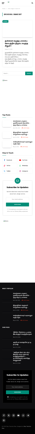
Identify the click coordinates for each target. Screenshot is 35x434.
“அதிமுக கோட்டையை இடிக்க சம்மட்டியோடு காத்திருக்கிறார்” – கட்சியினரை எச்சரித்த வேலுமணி (21, 356)
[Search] (32, 3)
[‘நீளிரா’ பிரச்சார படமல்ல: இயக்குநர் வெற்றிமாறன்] (6, 334)
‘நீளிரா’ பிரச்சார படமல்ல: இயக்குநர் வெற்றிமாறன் (22, 333)
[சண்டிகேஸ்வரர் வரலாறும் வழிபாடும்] (6, 144)
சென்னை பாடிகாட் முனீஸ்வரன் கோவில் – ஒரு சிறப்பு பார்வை (21, 123)
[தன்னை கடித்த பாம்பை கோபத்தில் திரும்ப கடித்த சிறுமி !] (17, 28)
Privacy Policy (18, 211)
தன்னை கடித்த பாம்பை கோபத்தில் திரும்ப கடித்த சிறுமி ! (16, 43)
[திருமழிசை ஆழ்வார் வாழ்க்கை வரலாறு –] (6, 134)
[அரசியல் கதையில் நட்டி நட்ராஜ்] (6, 344)
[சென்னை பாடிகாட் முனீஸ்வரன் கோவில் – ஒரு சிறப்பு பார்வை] (6, 123)
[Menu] (3, 3)
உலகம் (5, 21)
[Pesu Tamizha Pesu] (17, 3)
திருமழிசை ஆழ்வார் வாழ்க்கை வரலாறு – (20, 133)
